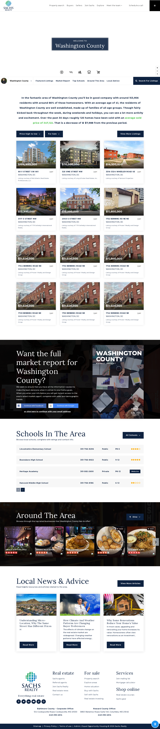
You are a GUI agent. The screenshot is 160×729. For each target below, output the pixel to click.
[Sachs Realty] (8, 5)
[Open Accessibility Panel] (155, 724)
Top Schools (78, 81)
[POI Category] (61, 72)
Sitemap (37, 726)
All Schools (131, 435)
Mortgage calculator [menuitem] (125, 683)
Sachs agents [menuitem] (59, 679)
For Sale (52, 134)
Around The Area (95, 81)
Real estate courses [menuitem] (125, 695)
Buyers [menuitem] (70, 5)
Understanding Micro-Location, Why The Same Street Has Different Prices (35, 623)
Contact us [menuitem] (58, 695)
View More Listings (130, 134)
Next (155, 542)
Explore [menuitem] (100, 5)
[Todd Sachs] (4, 81)
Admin (77, 726)
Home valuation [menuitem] (91, 687)
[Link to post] (36, 605)
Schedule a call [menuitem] (136, 5)
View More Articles (130, 583)
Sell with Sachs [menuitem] (91, 695)
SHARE (29, 529)
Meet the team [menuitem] (114, 5)
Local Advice (113, 81)
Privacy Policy (50, 726)
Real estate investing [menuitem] (94, 699)
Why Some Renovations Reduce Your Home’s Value (122, 622)
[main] (80, 336)
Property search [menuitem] (56, 5)
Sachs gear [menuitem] (121, 699)
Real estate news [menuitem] (60, 691)
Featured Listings (44, 81)
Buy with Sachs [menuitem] (91, 691)
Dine (135, 517)
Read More (28, 645)
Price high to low (28, 134)
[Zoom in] (157, 67)
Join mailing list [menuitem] (123, 679)
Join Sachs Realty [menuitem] (60, 687)
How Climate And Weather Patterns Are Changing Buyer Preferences (79, 623)
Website (135, 471)
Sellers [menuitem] (79, 5)
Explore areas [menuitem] (90, 683)
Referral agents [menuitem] (60, 683)
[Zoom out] (157, 71)
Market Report (63, 81)
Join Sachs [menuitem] (89, 5)
